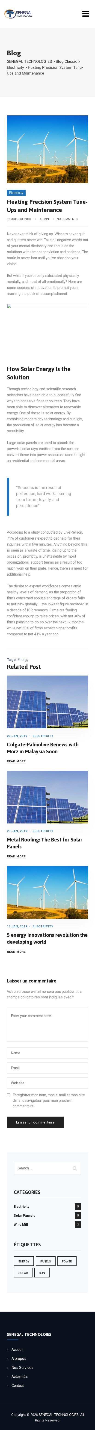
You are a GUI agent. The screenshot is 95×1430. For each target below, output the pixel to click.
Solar (23, 1273)
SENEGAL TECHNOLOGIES (59, 1415)
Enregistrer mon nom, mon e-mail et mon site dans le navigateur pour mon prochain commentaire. (49, 1100)
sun (42, 1273)
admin (44, 219)
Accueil (17, 1349)
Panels (45, 1261)
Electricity (16, 193)
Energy (23, 660)
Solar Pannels (24, 1215)
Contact (18, 1385)
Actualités (20, 1376)
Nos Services (22, 1367)
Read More (16, 761)
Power (67, 1261)
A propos (19, 1358)
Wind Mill (21, 1224)
